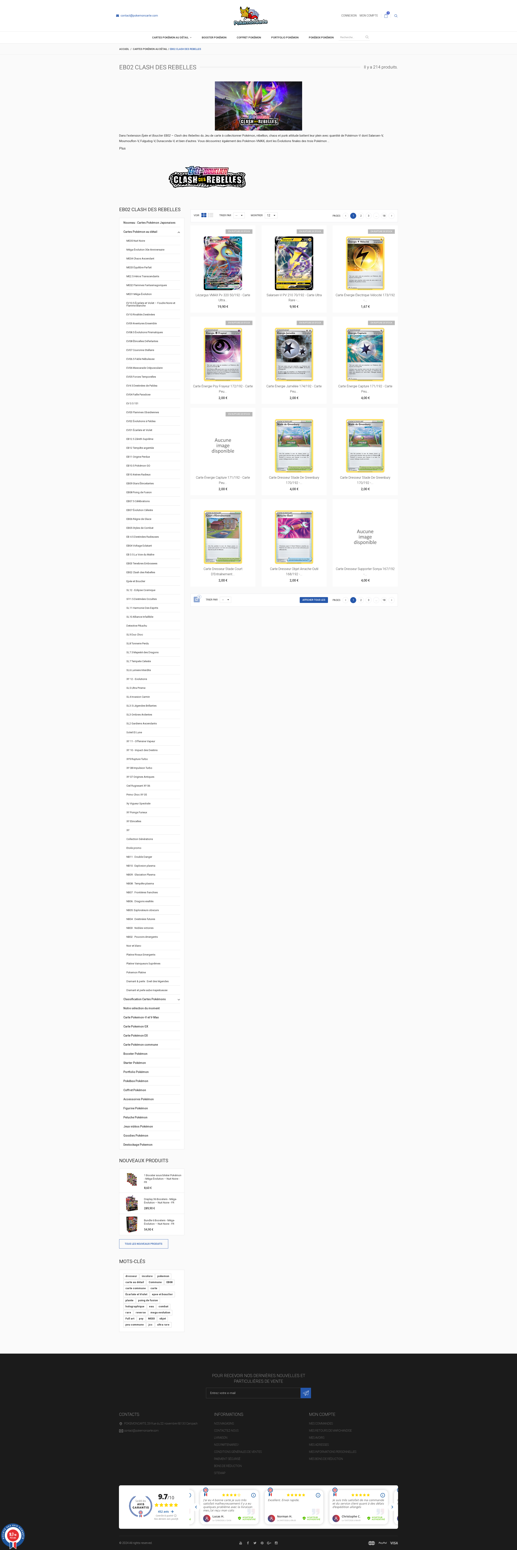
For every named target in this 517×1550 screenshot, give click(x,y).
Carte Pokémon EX (135, 1035)
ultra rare (163, 1324)
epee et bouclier (162, 1294)
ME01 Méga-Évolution (139, 294)
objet (162, 1318)
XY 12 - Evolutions (136, 679)
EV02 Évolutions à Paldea (141, 421)
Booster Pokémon (214, 37)
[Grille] (203, 215)
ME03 (151, 1318)
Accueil (124, 49)
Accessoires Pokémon (138, 1099)
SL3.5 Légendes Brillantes (141, 705)
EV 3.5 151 (132, 403)
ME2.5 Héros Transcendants (142, 276)
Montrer (257, 215)
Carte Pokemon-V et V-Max (141, 1017)
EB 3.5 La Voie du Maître (140, 554)
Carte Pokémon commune (140, 1044)
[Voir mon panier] (386, 16)
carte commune (135, 1288)
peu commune (134, 1324)
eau (151, 1306)
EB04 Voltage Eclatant (139, 545)
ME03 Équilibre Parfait (139, 267)
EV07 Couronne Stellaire (140, 350)
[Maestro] (372, 1543)
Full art (129, 1318)
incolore (147, 1276)
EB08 (169, 1282)
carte (153, 1288)
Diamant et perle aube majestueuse (146, 990)
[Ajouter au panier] (284, 412)
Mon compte (369, 15)
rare (128, 1312)
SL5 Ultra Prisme (135, 687)
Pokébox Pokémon (321, 37)
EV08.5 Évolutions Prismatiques (144, 332)
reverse (141, 1312)
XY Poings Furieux (136, 812)
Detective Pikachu (136, 625)
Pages (336, 215)
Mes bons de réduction (326, 1458)
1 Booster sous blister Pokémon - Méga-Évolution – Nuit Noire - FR (162, 1179)
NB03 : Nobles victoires (139, 927)
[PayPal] (383, 1543)
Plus (122, 148)
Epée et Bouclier (135, 581)
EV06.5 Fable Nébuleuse (140, 358)
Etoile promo (133, 847)
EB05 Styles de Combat (139, 527)
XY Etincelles (133, 821)
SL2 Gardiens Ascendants (141, 723)
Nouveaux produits (143, 1160)
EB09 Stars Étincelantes (140, 483)
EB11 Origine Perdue (138, 456)
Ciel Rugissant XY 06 (138, 785)
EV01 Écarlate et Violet (139, 430)
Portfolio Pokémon (284, 37)
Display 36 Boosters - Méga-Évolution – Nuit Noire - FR (160, 1201)
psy (141, 1318)
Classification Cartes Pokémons (144, 999)
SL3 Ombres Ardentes (139, 714)
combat (163, 1306)
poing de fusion (148, 1300)
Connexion (349, 15)
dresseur (131, 1276)
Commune (155, 1282)
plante (129, 1300)
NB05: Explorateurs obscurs (142, 910)
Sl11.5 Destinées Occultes (141, 599)
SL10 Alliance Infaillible (139, 616)
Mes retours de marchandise (330, 1430)
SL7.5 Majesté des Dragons (142, 652)
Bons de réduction (228, 1466)
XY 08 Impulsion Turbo (139, 767)
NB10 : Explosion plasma (140, 865)
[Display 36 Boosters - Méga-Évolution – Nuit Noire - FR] (132, 1203)
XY (127, 830)
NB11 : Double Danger (139, 856)
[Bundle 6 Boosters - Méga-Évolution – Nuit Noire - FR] (132, 1224)
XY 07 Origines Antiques (140, 776)
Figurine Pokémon (135, 1108)
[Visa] (394, 1543)
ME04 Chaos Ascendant (140, 258)
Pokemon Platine (136, 972)
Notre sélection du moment (141, 1008)
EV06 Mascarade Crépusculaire (144, 367)
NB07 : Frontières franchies (142, 892)
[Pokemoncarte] (250, 15)
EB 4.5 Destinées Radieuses (142, 536)
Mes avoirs (316, 1437)
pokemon (163, 1276)
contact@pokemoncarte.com (139, 15)
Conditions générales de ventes (238, 1451)
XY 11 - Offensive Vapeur (140, 741)
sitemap (219, 1473)
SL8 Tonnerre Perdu (137, 643)
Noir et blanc (133, 945)
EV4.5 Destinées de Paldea (141, 385)
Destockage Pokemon (137, 1144)
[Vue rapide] (222, 230)
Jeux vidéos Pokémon (138, 1126)
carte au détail (134, 1282)
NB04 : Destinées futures (140, 919)
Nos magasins (224, 1423)
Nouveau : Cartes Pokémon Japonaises (149, 222)
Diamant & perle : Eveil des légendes (147, 981)
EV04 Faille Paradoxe (138, 394)
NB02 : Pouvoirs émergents (142, 936)
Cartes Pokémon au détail (170, 37)
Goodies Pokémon (135, 1135)
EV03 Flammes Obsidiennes (142, 412)
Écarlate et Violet (136, 1294)
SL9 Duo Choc (134, 634)
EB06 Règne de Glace (138, 519)
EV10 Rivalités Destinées (140, 314)
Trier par (225, 215)
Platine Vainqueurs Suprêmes (143, 963)
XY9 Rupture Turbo (137, 759)
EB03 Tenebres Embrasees (141, 563)
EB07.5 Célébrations (138, 501)
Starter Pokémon (134, 1062)
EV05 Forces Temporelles (141, 376)
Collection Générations (139, 839)
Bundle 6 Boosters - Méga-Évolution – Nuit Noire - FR (159, 1222)
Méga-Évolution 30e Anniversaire (145, 249)
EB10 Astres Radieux (138, 474)
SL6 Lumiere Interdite (138, 670)
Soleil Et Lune (134, 732)
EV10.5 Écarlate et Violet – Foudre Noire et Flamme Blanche (150, 304)
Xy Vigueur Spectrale (138, 803)
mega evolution (160, 1312)
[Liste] (210, 215)
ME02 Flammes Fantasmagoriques (146, 285)
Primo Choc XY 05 (136, 794)
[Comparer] (232, 230)
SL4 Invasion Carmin (138, 696)
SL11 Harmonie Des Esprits (142, 607)
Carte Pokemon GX (135, 1026)
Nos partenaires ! (226, 1444)
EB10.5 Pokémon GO (138, 465)
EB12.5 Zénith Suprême (139, 438)
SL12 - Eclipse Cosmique (140, 590)
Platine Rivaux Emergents (140, 954)
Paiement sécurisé (227, 1458)
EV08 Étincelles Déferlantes (142, 341)
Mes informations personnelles (332, 1451)
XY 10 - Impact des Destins (142, 750)
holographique (134, 1306)
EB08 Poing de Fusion (139, 492)
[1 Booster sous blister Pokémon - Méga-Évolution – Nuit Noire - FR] (132, 1179)
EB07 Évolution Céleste (139, 510)
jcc (150, 1324)
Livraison (220, 1437)
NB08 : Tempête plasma (140, 883)
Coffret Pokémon (249, 37)
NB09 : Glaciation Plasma (140, 874)
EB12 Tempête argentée (140, 447)
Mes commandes (321, 1423)
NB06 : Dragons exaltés (139, 901)
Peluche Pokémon (135, 1117)
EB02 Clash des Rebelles (140, 572)
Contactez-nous (226, 1430)
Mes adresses (319, 1444)
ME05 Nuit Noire (135, 240)
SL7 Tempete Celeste (138, 661)
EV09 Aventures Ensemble (141, 323)
